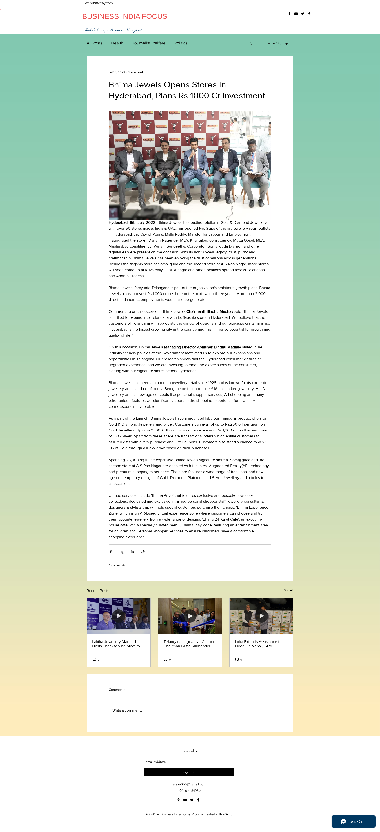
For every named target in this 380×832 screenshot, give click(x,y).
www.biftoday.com (99, 3)
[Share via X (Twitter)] (121, 552)
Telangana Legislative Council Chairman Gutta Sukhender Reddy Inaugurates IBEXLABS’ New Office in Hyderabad (189, 643)
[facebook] (198, 800)
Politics (181, 43)
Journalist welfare (149, 43)
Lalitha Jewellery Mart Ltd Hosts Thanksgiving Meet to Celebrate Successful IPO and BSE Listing (117, 643)
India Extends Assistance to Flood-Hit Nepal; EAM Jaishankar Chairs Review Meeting (258, 643)
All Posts (94, 43)
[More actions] (268, 72)
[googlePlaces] (178, 800)
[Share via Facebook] (111, 552)
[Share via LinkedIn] (132, 552)
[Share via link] (143, 552)
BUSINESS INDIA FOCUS (124, 16)
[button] (250, 43)
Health (117, 43)
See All (288, 590)
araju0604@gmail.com (189, 784)
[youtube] (185, 800)
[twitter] (192, 800)
